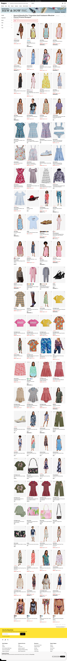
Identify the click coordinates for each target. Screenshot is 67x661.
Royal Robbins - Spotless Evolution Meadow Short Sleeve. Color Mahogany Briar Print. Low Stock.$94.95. (20, 253)
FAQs (19, 645)
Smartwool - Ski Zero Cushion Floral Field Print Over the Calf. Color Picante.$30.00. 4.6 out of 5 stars (33, 302)
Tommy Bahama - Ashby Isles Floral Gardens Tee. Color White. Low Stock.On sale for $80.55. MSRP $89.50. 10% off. (59, 561)
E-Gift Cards (36, 651)
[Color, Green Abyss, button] (29, 616)
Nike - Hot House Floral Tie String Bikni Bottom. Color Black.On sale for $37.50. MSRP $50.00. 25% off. (59, 610)
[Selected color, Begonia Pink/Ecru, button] (27, 284)
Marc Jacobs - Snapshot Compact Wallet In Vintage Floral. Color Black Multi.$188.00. (20, 537)
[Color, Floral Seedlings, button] (30, 90)
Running (51, 649)
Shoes (51, 651)
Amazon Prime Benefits (6, 649)
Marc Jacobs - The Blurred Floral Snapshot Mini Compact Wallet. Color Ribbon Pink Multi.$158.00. (33, 513)
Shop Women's (57, 12)
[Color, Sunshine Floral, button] (29, 90)
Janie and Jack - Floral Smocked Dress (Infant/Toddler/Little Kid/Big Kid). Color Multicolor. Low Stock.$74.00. (33, 132)
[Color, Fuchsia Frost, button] (43, 231)
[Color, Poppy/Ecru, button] (32, 284)
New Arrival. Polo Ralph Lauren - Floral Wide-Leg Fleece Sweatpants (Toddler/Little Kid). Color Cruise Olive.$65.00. (59, 491)
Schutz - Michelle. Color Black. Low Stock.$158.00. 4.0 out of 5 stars (59, 277)
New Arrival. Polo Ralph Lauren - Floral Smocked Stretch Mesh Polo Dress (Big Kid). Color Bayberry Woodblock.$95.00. (46, 491)
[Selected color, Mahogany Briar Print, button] (14, 258)
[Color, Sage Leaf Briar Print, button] (16, 258)
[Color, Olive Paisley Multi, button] (42, 231)
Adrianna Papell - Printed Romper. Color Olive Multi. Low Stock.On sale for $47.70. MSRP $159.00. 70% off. (20, 35)
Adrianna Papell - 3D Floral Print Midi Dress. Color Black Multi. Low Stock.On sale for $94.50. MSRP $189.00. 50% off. (20, 348)
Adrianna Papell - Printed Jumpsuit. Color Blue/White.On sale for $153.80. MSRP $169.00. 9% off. (33, 60)
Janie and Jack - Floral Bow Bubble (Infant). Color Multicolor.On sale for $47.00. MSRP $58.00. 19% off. (20, 155)
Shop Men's (63, 12)
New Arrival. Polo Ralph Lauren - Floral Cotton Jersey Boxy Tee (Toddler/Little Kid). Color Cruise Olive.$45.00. (20, 491)
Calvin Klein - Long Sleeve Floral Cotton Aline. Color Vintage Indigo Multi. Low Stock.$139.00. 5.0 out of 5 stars (33, 422)
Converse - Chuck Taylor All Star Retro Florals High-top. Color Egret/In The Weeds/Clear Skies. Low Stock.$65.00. (20, 422)
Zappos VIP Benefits (5, 651)
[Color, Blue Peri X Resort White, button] (32, 379)
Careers (3, 646)
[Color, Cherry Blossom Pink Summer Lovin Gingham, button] (42, 258)
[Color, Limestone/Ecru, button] (42, 284)
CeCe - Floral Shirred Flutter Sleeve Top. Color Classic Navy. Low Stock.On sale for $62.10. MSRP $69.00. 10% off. (46, 561)
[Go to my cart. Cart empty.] (65, 3)
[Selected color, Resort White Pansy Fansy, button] (40, 258)
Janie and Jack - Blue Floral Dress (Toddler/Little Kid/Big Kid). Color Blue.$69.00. (20, 132)
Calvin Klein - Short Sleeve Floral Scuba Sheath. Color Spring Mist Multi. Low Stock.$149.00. (20, 445)
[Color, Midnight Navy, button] (16, 616)
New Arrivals (52, 648)
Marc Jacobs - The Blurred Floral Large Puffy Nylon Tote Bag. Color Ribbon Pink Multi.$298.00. (46, 513)
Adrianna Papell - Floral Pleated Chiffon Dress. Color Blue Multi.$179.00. (33, 445)
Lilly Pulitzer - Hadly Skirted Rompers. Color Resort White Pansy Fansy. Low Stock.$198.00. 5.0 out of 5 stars (46, 253)
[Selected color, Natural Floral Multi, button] (40, 231)
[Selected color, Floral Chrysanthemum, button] (27, 90)
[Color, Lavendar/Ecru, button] (45, 284)
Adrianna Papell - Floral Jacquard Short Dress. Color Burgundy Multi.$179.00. (46, 445)
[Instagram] (3, 640)
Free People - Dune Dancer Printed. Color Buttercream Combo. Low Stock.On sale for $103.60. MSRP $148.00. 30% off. (46, 109)
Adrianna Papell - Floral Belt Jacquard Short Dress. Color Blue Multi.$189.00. (59, 445)
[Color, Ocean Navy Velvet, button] (45, 231)
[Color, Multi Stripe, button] (46, 284)
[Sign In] (63, 3)
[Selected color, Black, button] (14, 616)
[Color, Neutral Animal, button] (55, 231)
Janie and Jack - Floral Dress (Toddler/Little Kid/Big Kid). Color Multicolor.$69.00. (46, 132)
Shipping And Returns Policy (23, 649)
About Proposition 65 (21, 651)
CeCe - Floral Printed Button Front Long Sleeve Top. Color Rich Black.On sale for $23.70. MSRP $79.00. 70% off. (59, 348)
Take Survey (36, 649)
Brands (51, 645)
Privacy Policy (32, 654)
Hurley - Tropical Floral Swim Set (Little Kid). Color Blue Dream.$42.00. (33, 537)
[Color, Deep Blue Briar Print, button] (19, 258)
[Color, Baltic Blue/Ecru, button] (30, 284)
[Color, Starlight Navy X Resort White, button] (30, 379)
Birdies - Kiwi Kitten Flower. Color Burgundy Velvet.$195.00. (33, 201)
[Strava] (8, 640)
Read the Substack (38, 0)
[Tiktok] (5, 640)
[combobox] (19, 3)
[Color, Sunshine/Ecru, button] (29, 284)
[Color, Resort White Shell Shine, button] (27, 40)
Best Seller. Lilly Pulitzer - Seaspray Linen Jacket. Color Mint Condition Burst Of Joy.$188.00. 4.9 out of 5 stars (33, 373)
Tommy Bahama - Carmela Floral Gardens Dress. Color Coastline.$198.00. (59, 468)
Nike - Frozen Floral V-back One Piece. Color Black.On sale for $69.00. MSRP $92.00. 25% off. (33, 610)
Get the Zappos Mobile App (6, 648)
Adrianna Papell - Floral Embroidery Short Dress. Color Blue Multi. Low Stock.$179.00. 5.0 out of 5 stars (46, 422)
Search (33, 3)
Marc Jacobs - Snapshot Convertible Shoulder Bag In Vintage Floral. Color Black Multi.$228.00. (33, 468)
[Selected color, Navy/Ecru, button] (40, 284)
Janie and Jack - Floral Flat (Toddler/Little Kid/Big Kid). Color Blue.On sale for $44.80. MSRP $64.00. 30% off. (46, 155)
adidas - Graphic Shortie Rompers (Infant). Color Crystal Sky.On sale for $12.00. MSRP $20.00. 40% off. (33, 226)
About (3, 645)
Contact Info (20, 646)
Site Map (35, 648)
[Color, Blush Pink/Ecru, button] (43, 284)
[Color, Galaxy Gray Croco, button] (48, 231)
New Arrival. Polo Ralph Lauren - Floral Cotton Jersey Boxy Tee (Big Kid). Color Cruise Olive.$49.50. (20, 468)
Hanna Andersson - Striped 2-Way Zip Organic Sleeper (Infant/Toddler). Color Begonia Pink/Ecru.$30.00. (33, 277)
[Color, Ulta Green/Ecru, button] (33, 284)
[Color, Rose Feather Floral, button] (32, 90)
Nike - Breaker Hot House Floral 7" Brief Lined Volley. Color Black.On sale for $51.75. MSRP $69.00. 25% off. (46, 610)
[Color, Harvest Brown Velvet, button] (46, 231)
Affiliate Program (37, 646)
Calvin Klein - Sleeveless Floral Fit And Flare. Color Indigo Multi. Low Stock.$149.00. (46, 468)
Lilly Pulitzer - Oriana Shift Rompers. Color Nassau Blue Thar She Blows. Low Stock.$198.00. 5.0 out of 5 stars (20, 226)
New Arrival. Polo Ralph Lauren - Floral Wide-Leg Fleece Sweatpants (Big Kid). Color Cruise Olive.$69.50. (59, 422)
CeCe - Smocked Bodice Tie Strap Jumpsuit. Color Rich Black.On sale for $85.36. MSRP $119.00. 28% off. (20, 84)
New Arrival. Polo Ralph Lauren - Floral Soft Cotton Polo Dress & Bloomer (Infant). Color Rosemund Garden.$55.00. (20, 513)
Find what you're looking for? (60, 626)
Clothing (51, 646)
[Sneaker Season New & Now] (33, 10)
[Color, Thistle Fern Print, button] (17, 258)
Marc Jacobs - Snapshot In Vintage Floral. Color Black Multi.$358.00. (59, 513)
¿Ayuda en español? (21, 648)
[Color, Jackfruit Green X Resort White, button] (29, 379)
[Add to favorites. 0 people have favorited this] (25, 23)
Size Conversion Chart (38, 645)
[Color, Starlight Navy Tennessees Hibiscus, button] (29, 40)
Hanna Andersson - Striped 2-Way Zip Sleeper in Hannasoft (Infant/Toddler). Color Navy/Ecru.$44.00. (46, 277)
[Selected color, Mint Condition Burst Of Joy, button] (27, 379)
